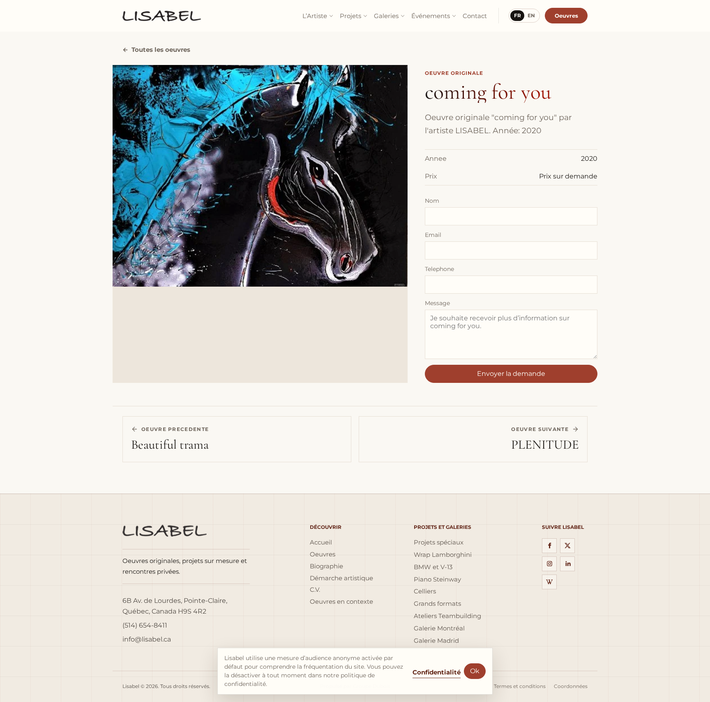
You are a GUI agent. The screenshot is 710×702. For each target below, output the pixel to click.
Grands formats (437, 603)
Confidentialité (437, 672)
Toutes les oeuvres (156, 49)
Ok (474, 671)
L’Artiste (314, 16)
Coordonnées (571, 686)
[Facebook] (549, 545)
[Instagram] (549, 563)
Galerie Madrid (436, 640)
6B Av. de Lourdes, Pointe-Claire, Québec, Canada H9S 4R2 (174, 606)
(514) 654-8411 (144, 625)
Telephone (439, 269)
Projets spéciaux (438, 542)
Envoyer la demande (511, 374)
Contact (475, 16)
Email (433, 235)
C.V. (315, 589)
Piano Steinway (437, 579)
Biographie (326, 566)
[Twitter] (567, 545)
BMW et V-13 (433, 567)
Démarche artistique (341, 578)
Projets (350, 16)
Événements (430, 16)
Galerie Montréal (439, 628)
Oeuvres (566, 15)
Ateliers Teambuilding (447, 616)
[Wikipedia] (549, 582)
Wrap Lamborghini (443, 554)
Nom (432, 200)
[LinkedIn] (567, 563)
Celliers (425, 591)
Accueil (321, 542)
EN (531, 16)
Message (437, 303)
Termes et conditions (520, 686)
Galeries (386, 16)
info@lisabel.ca (146, 639)
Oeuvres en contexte (341, 601)
